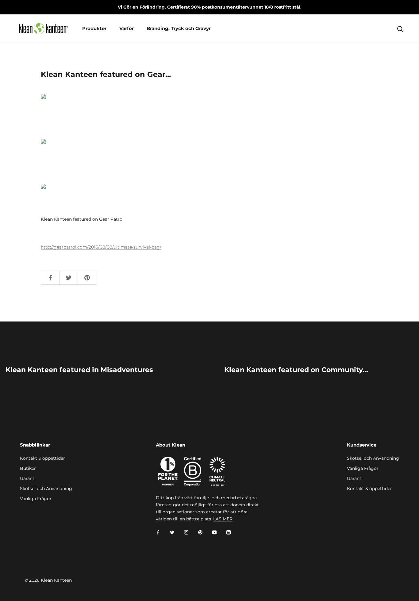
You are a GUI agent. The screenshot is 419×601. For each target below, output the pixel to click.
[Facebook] (158, 532)
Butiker (28, 468)
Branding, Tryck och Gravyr (179, 28)
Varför (126, 28)
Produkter (94, 28)
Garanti (28, 478)
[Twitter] (172, 532)
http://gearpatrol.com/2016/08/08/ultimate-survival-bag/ (101, 247)
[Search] (400, 28)
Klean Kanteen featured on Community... (296, 370)
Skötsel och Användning (46, 488)
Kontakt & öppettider (42, 458)
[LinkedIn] (228, 532)
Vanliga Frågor (36, 498)
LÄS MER (223, 519)
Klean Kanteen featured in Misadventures (79, 370)
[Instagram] (186, 532)
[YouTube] (214, 532)
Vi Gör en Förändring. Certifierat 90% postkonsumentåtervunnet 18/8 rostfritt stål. (210, 7)
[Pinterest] (200, 532)
